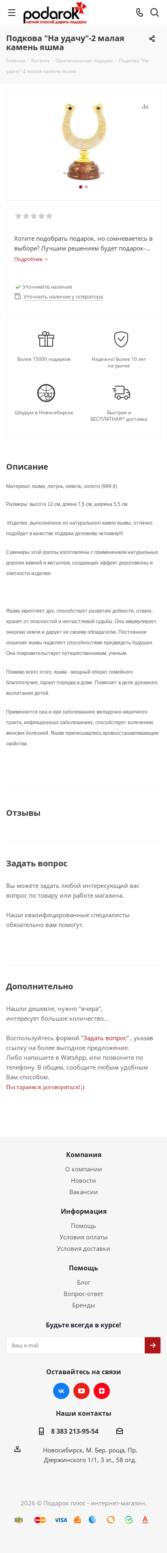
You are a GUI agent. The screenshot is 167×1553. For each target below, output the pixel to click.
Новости (83, 1180)
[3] (34, 216)
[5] (50, 216)
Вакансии (83, 1192)
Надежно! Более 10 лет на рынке (119, 362)
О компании (83, 1169)
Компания (83, 1154)
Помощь (83, 1225)
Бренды (83, 1305)
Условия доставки (83, 1248)
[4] (42, 216)
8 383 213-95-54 (74, 1431)
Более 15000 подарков (44, 359)
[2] (26, 216)
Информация (84, 1211)
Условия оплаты (84, 1237)
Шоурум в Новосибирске (44, 412)
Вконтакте (61, 1391)
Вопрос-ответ (83, 1293)
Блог (83, 1282)
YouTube (81, 1391)
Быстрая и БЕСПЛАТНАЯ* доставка (119, 415)
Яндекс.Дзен (102, 1391)
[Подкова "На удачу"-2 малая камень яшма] (83, 142)
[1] (19, 216)
